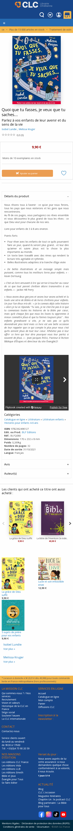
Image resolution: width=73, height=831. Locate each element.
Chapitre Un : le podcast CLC (54, 799)
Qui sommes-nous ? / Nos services (16, 695)
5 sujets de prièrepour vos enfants (11, 634)
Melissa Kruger (27, 129)
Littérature (34, 419)
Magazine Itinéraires (49, 796)
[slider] (8, 134)
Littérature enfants (53, 419)
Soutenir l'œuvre (11, 715)
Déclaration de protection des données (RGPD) (45, 823)
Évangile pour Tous (12, 779)
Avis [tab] (7, 464)
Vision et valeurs (11, 702)
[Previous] (3, 523)
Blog (40, 789)
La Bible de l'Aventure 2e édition (52, 538)
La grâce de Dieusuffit (11, 593)
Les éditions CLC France (15, 762)
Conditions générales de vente (18, 826)
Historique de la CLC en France (15, 708)
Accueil (42, 693)
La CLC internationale (14, 718)
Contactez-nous (11, 731)
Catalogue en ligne (14, 419)
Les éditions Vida (11, 765)
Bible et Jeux (9, 775)
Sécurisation (43, 826)
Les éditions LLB (11, 768)
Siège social (8, 712)
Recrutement (9, 699)
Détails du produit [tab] (16, 196)
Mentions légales (11, 823)
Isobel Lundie (9, 129)
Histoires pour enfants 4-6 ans (21, 422)
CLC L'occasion (46, 792)
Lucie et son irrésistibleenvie (51, 583)
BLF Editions (29, 432)
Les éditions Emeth (12, 772)
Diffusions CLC (46, 707)
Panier (41, 703)
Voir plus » (9, 648)
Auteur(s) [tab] (10, 473)
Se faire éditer (9, 782)
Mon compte (45, 700)
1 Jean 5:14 (44, 775)
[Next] (70, 523)
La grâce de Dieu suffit (21, 538)
